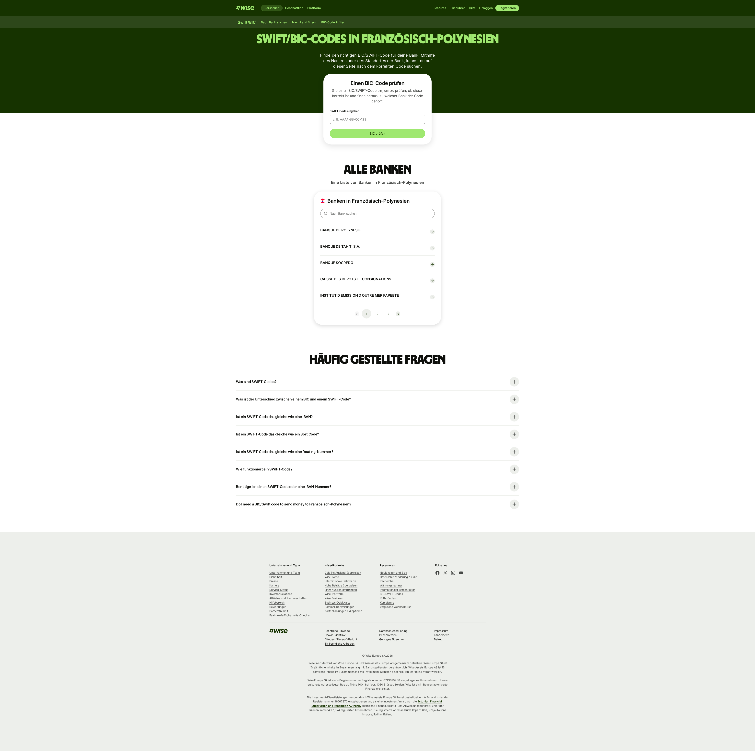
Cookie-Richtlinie (335, 635)
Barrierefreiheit (278, 611)
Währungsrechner (391, 585)
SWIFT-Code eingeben (344, 111)
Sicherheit (275, 577)
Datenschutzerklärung (393, 630)
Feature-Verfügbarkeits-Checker (289, 615)
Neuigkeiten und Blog (393, 572)
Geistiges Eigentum (391, 639)
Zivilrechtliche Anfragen (339, 643)
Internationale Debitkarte (340, 581)
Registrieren (507, 8)
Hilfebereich (277, 602)
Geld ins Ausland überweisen (343, 572)
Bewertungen (277, 606)
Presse (273, 581)
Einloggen (486, 8)
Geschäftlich (294, 8)
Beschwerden (388, 635)
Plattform (314, 8)
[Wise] (245, 8)
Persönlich (271, 8)
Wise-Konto (332, 577)
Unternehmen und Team (284, 572)
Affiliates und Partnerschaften (288, 598)
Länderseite (441, 635)
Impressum (441, 630)
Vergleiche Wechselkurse (395, 606)
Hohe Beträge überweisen (341, 585)
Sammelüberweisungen (339, 606)
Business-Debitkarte (337, 602)
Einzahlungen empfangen (341, 589)
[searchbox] (377, 213)
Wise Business (334, 598)
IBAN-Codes (388, 598)
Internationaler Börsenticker (397, 589)
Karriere (274, 585)
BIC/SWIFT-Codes (391, 593)
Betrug (438, 639)
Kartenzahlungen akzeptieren (343, 611)
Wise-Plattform (334, 593)
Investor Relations (280, 593)
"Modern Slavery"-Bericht (341, 639)
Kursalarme (387, 602)
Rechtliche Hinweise (337, 630)
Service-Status (278, 589)
